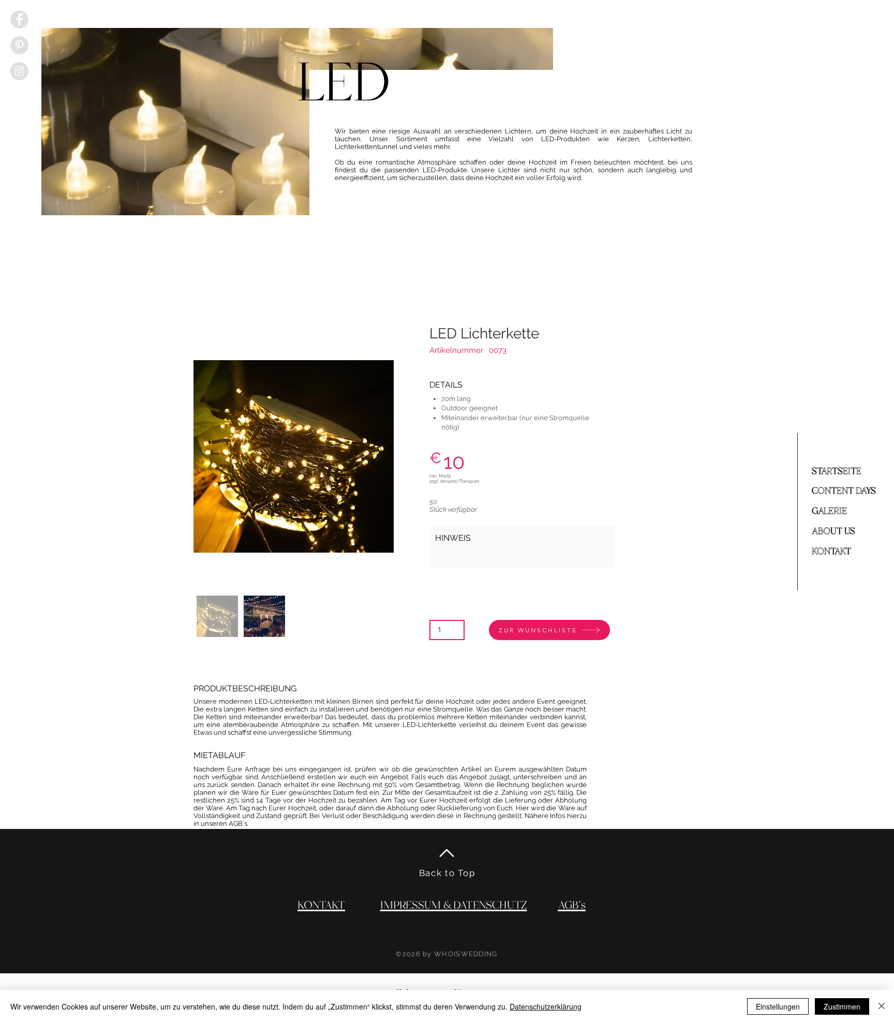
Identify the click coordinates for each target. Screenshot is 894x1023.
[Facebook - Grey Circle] (19, 19)
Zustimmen (842, 1006)
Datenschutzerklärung (546, 1006)
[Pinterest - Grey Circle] (19, 45)
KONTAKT (831, 551)
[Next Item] (378, 456)
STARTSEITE (836, 471)
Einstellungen (778, 1006)
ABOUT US (833, 531)
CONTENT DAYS (844, 491)
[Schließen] (881, 1006)
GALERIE (829, 511)
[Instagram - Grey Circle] (19, 71)
